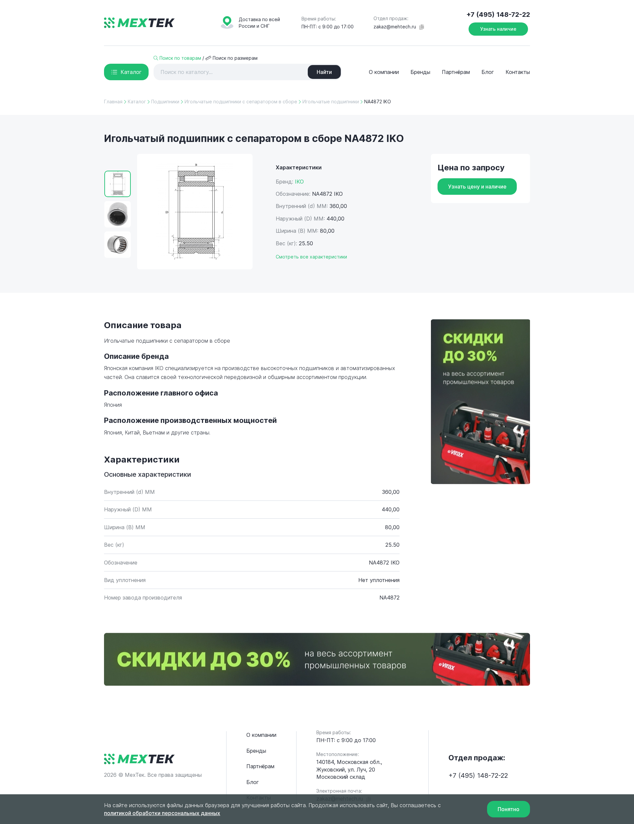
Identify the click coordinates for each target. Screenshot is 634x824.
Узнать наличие (498, 29)
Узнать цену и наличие (477, 186)
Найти (324, 72)
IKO (299, 181)
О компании (384, 72)
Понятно (508, 809)
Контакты (518, 72)
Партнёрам (456, 72)
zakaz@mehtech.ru (394, 26)
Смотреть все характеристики (311, 256)
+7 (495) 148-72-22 (498, 14)
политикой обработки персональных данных (162, 813)
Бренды (420, 72)
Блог (487, 72)
